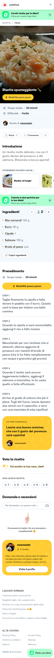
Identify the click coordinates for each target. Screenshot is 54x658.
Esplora (5, 644)
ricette (6, 23)
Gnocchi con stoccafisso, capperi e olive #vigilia (24, 618)
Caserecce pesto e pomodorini (16, 595)
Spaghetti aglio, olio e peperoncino (18, 600)
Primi (17, 23)
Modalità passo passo (20, 97)
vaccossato (26, 123)
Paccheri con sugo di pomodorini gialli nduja (23, 604)
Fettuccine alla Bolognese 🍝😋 (17, 609)
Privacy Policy (8, 635)
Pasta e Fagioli (9, 613)
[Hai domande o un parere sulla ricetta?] (24, 505)
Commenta (33, 135)
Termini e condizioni (11, 640)
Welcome (32, 644)
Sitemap (32, 640)
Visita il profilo (27, 569)
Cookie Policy (34, 635)
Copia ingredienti (17, 255)
